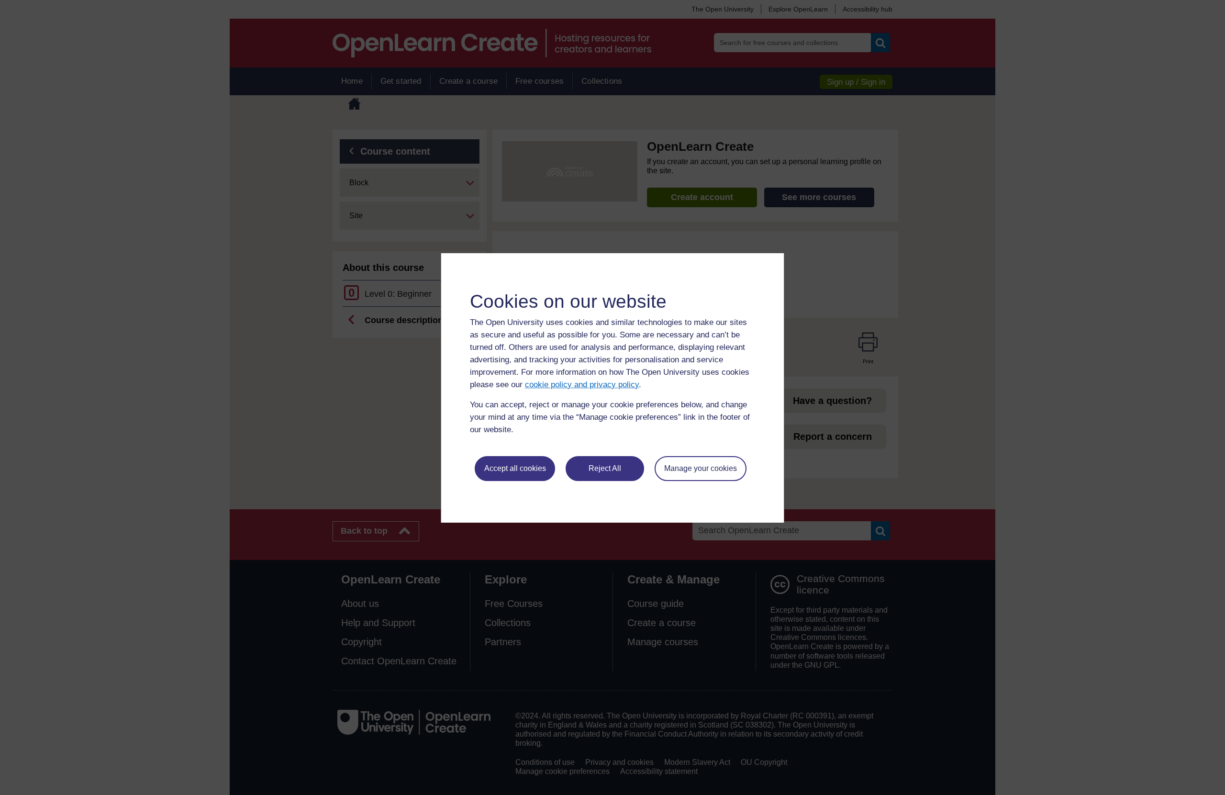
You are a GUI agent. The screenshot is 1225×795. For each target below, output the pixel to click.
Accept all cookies (515, 468)
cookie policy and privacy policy (582, 384)
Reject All (605, 468)
